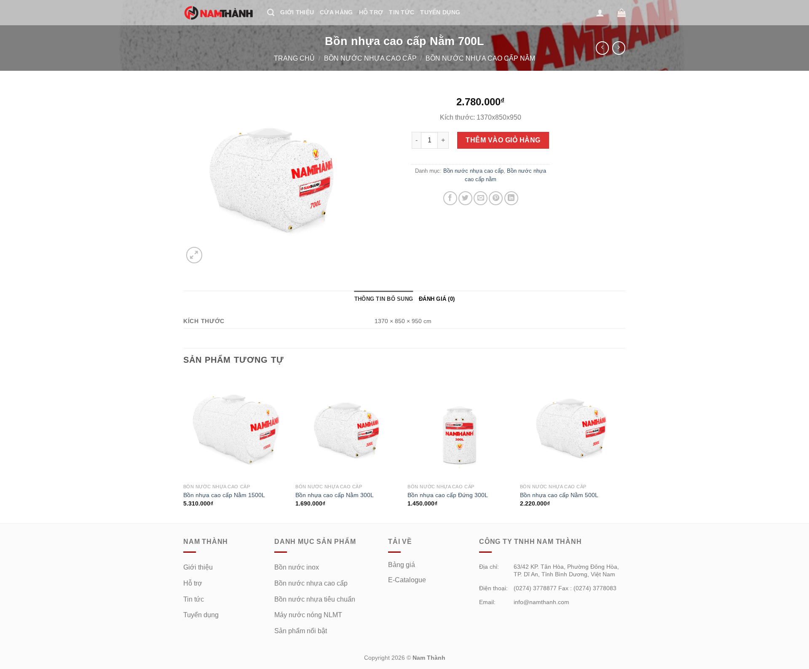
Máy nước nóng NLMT (308, 614)
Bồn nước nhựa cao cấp (370, 58)
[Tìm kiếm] (270, 12)
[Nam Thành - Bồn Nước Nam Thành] (218, 13)
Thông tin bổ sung (383, 299)
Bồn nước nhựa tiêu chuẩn (314, 599)
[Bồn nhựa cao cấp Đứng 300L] (459, 427)
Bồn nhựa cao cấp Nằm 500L (559, 495)
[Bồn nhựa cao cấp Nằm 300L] (347, 427)
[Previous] (183, 448)
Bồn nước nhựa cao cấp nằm (480, 58)
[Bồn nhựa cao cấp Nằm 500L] (572, 427)
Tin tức (401, 12)
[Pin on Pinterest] (496, 198)
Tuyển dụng (201, 614)
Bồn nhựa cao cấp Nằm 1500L (224, 495)
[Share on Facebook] (450, 198)
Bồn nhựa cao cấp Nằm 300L (334, 495)
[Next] (623, 448)
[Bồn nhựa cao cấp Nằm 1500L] (235, 427)
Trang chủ (294, 58)
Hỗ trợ (371, 12)
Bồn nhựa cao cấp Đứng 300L (447, 495)
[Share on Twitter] (465, 198)
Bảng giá (401, 564)
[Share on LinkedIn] (511, 198)
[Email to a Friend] (481, 198)
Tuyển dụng (440, 12)
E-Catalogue (407, 579)
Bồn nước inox (296, 567)
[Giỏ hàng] (621, 12)
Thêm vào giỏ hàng (503, 140)
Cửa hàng (336, 12)
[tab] (383, 299)
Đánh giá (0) (437, 299)
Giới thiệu (297, 12)
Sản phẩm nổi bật (300, 630)
